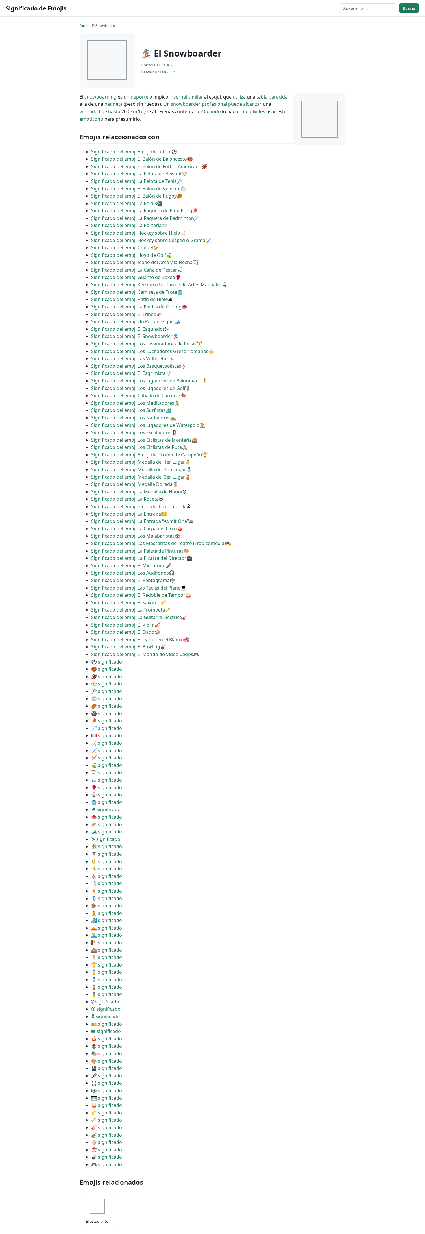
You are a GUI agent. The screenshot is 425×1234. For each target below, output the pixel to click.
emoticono (91, 119)
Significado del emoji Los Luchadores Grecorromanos (149, 351)
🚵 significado (106, 950)
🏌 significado (106, 898)
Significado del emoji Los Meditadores (132, 403)
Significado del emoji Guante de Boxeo (133, 277)
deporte (139, 97)
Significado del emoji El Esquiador (128, 329)
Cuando (212, 111)
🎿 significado (106, 831)
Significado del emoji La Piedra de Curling (136, 307)
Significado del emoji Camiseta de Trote (134, 292)
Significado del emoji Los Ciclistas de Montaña (141, 440)
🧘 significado (106, 913)
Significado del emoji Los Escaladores (132, 432)
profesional (214, 104)
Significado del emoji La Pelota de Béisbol (136, 173)
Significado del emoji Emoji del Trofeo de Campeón (146, 454)
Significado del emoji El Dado (122, 632)
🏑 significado (106, 750)
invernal (178, 97)
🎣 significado (106, 780)
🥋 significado (106, 794)
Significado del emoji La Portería (126, 225)
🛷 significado (106, 824)
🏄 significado (106, 920)
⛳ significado (106, 765)
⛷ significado (105, 839)
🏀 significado (106, 669)
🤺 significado (106, 883)
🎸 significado (106, 1127)
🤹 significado (106, 1046)
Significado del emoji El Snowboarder (132, 336)
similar (195, 97)
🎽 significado (106, 802)
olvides (257, 111)
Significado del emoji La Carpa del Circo (134, 528)
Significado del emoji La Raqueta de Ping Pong (141, 210)
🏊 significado (106, 928)
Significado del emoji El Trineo (123, 314)
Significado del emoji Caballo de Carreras (136, 395)
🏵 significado (106, 1009)
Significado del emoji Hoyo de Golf (128, 255)
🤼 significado (106, 861)
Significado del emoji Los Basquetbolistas (136, 366)
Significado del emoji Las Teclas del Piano (136, 588)
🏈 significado (106, 676)
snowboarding (100, 97)
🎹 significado (106, 1098)
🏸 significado (106, 728)
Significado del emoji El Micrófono (128, 565)
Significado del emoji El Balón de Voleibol (135, 188)
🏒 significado (106, 743)
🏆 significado (106, 965)
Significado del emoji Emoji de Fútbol (131, 151)
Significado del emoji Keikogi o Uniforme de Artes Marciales (156, 284)
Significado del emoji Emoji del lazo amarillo (139, 506)
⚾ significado (106, 684)
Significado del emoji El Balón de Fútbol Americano (146, 166)
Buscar (409, 8)
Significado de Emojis (36, 8)
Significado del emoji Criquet (122, 247)
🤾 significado (106, 891)
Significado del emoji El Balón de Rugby (134, 196)
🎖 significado (105, 1002)
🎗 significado (105, 1016)
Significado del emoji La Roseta (125, 499)
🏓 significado (106, 721)
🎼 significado (106, 1090)
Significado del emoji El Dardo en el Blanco (137, 639)
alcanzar (252, 104)
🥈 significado (106, 979)
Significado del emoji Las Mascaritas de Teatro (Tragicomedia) (158, 543)
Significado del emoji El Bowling (125, 647)
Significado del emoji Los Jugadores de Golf (138, 388)
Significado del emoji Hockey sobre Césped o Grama (148, 240)
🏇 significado (106, 905)
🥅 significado (106, 735)
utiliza (239, 97)
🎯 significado (106, 1149)
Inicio (84, 25)
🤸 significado (106, 868)
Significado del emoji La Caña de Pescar (134, 270)
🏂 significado (106, 846)
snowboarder (186, 104)
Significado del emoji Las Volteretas (130, 358)
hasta (114, 111)
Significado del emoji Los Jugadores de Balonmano (146, 381)
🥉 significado (106, 987)
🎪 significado (106, 1039)
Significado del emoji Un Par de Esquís (133, 321)
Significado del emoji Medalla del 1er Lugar (138, 462)
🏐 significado (106, 698)
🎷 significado (106, 1113)
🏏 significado (106, 757)
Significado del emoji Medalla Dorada (132, 484)
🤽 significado (106, 935)
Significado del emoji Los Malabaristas (133, 536)
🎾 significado (106, 691)
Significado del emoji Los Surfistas (128, 410)
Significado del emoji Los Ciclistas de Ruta (136, 447)
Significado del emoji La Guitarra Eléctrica (136, 617)
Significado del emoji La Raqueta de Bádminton (142, 218)
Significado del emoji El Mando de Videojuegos (142, 654)
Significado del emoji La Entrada (126, 514)
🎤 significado (106, 1076)
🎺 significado (106, 1120)
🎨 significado (106, 1061)
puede (235, 104)
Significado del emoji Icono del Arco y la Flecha (142, 262)
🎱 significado (106, 713)
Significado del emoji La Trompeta (128, 610)
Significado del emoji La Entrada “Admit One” (140, 521)
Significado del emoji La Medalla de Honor (137, 491)
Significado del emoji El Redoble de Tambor (138, 595)
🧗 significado (106, 942)
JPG (173, 72)
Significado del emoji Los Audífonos (130, 573)
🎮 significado (106, 1164)
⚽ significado (106, 662)
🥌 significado (106, 817)
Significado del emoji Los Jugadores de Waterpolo (145, 425)
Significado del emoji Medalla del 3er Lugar (138, 477)
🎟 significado (106, 1031)
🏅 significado (106, 994)
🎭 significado (106, 1053)
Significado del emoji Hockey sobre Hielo (135, 233)
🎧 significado (106, 1083)
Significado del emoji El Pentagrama (130, 580)
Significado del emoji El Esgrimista (128, 373)
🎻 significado (106, 1135)
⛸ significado (106, 809)
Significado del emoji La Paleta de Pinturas (137, 551)
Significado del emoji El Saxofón (125, 602)
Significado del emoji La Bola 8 (124, 203)
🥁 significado (106, 1105)
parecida (278, 97)
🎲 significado (106, 1142)
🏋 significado (106, 854)
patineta (113, 104)
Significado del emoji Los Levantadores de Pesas (144, 344)
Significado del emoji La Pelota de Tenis (134, 181)
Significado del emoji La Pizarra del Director (138, 558)
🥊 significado (106, 787)
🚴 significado (106, 957)
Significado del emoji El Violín (123, 625)
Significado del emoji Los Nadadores (131, 418)
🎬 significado (106, 1068)
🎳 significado (106, 1157)
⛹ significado (106, 876)
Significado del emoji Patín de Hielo (129, 299)
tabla (261, 97)
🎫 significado (106, 1024)
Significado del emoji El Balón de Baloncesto (139, 159)
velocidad (90, 111)
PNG (164, 72)
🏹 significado (106, 772)
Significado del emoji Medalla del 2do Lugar (138, 469)
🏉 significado (106, 706)
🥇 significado (106, 972)
